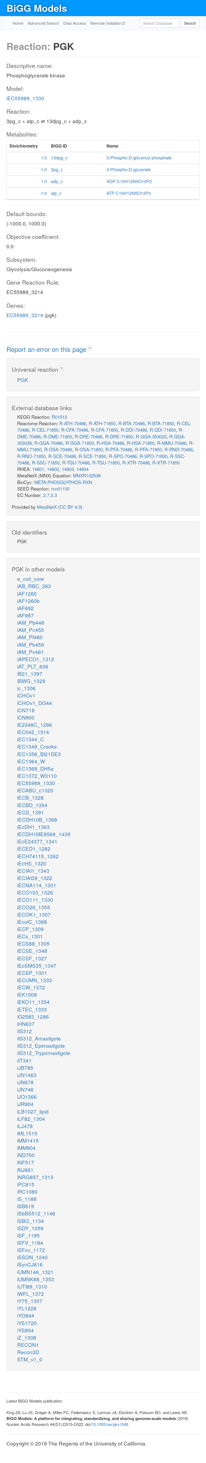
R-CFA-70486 (74, 429)
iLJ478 (25, 1125)
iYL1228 (26, 1308)
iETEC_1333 (32, 1009)
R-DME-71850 (57, 436)
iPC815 (25, 1184)
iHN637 (26, 1023)
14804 (82, 469)
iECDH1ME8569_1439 (43, 834)
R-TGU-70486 (76, 462)
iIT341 (24, 1060)
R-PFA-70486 (118, 449)
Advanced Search (43, 23)
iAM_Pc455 (30, 629)
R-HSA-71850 (140, 442)
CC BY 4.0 (70, 506)
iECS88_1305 (33, 943)
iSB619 (25, 1206)
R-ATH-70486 (72, 423)
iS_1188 (26, 1198)
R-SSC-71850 (46, 462)
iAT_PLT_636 (32, 666)
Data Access (74, 23)
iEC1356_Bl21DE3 (39, 753)
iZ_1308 (26, 1337)
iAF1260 (27, 593)
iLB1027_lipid (33, 1111)
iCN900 (26, 717)
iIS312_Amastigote (39, 1038)
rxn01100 (60, 488)
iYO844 (25, 1315)
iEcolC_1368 (32, 921)
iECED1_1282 (33, 848)
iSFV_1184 (30, 1242)
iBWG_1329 (31, 680)
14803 (68, 469)
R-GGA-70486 (48, 442)
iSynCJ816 (30, 1264)
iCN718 (26, 710)
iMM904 (26, 1147)
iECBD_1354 (32, 805)
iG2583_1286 (33, 1016)
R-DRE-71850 (119, 436)
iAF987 (25, 615)
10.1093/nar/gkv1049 (109, 1424)
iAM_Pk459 (30, 644)
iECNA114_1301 (36, 885)
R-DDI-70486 (134, 429)
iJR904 (25, 1103)
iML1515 (27, 1133)
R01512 (59, 416)
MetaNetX (47, 506)
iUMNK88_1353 (35, 1279)
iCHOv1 (26, 695)
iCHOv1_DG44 (34, 702)
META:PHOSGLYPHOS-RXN (63, 482)
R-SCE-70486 (62, 456)
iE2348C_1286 (34, 724)
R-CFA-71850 (104, 429)
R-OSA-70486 (58, 449)
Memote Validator (106, 23)
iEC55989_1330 (25, 98)
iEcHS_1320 (31, 863)
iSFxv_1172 (31, 1249)
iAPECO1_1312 (35, 659)
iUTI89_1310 (32, 1286)
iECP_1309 (30, 928)
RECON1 (28, 1344)
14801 (38, 469)
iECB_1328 (30, 797)
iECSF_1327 (32, 958)
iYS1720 (27, 1322)
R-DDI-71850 (163, 429)
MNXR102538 (87, 475)
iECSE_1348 (32, 950)
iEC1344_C (30, 739)
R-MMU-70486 (171, 442)
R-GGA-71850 (79, 442)
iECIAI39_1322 (34, 877)
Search (190, 23)
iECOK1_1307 (34, 914)
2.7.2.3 (50, 495)
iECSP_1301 (32, 972)
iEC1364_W (31, 761)
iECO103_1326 (35, 892)
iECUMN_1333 (34, 979)
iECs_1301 (30, 936)
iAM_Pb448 (30, 622)
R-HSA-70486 (110, 442)
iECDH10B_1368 (37, 819)
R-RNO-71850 (31, 456)
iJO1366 (27, 1096)
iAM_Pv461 (30, 651)
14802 (53, 469)
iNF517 (25, 1162)
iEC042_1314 (33, 731)
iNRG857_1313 (35, 1177)
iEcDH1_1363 (33, 826)
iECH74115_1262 (38, 856)
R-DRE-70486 (88, 436)
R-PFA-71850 (148, 449)
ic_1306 (26, 688)
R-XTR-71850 (166, 462)
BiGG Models (36, 8)
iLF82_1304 (31, 1118)
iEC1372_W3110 (37, 775)
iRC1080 (27, 1191)
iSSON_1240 (32, 1257)
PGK (22, 379)
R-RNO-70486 (178, 449)
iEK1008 (27, 994)
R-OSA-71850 (89, 449)
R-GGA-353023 (151, 436)
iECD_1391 (30, 812)
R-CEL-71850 (45, 429)
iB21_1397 (29, 673)
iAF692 (25, 607)
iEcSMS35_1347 (36, 965)
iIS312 (24, 1031)
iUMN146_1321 (35, 1271)
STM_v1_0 (29, 1359)
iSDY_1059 (30, 1228)
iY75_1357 (29, 1300)
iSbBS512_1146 (36, 1213)
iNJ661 (25, 1169)
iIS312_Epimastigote (41, 1045)
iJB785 (25, 1067)
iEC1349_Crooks (37, 746)
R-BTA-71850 (161, 423)
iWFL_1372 (30, 1293)
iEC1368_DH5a (35, 768)
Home (18, 23)
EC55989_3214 (24, 315)
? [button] (90, 348)
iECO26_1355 (33, 907)
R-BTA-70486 (131, 423)
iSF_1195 (28, 1235)
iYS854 (25, 1330)
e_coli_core (30, 578)
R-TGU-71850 (106, 462)
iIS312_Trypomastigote (43, 1052)
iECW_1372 (31, 987)
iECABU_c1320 (35, 790)
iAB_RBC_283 (34, 585)
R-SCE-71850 (92, 456)
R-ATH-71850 (102, 423)
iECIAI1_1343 (33, 870)
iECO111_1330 (35, 899)
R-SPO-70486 (123, 456)
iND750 (26, 1154)
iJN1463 (26, 1074)
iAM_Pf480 (30, 637)
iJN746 (25, 1089)
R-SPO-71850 (153, 456)
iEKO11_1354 (33, 1001)
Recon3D (28, 1351)
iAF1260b (28, 600)
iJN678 (25, 1082)
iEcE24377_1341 (37, 841)
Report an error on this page (47, 349)
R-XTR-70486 (136, 462)
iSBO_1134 (30, 1220)
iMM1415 (28, 1140)
